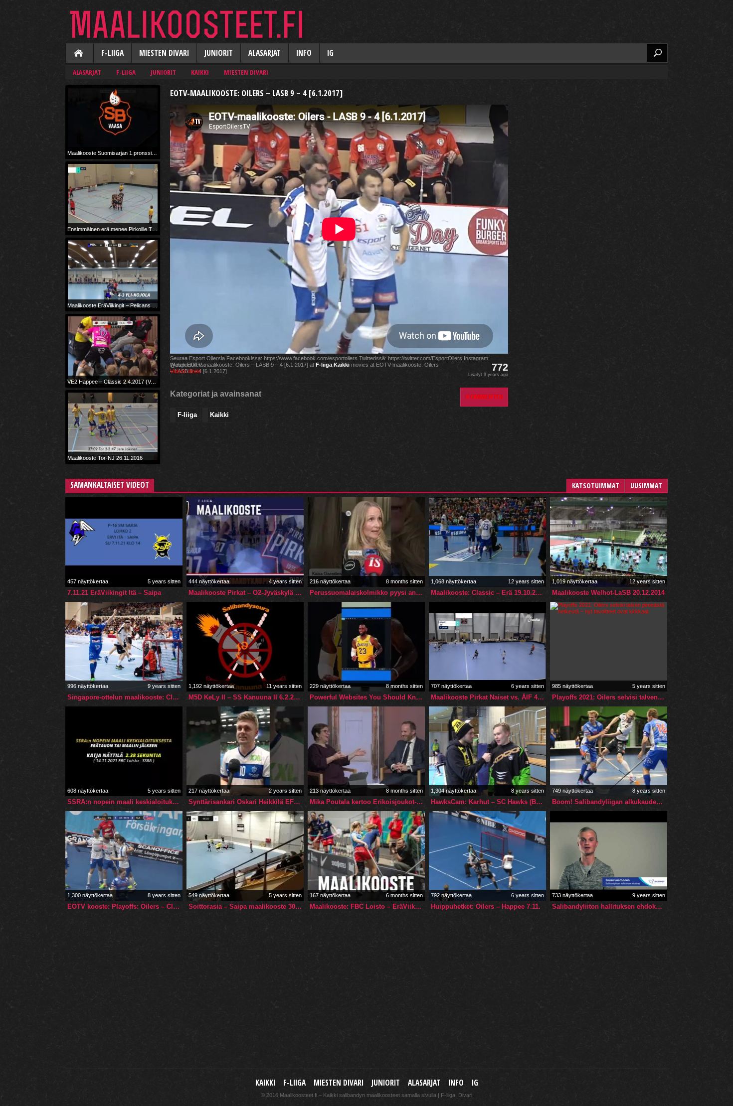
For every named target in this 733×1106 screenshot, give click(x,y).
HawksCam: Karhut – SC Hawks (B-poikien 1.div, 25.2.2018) (488, 802)
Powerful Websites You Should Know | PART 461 (367, 697)
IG (330, 53)
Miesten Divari (164, 53)
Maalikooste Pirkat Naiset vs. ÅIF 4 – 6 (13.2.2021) (488, 697)
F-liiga (112, 53)
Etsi (657, 53)
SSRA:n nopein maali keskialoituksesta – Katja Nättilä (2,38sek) (125, 802)
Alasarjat (264, 53)
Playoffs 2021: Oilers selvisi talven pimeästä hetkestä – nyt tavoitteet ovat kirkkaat (609, 697)
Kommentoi (484, 397)
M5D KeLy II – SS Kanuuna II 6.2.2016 (246, 697)
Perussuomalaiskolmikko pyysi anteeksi (367, 592)
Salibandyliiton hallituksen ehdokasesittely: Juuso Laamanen (609, 906)
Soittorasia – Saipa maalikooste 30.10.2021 (246, 906)
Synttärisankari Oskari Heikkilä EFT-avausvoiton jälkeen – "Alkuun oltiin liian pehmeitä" (246, 802)
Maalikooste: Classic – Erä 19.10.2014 (488, 592)
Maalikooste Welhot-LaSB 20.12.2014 (608, 592)
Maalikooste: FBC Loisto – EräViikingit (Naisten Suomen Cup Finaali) (367, 906)
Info (304, 53)
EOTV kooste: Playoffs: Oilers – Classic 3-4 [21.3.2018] (125, 906)
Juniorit (218, 53)
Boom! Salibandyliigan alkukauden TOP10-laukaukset (609, 802)
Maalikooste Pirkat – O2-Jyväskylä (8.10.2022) (246, 592)
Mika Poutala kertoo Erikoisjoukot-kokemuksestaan (367, 802)
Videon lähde (185, 371)
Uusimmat (646, 485)
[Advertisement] (593, 147)
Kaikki (79, 53)
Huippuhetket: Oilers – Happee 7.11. (486, 906)
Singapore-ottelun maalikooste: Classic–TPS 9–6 (125, 697)
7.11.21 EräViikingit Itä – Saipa (114, 592)
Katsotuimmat (595, 485)
